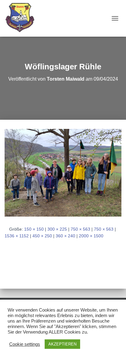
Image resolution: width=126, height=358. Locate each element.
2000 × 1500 (91, 235)
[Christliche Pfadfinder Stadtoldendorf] (23, 18)
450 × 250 (42, 235)
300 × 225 (57, 229)
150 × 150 (34, 229)
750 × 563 (80, 229)
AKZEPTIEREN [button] (62, 344)
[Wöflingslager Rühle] (63, 172)
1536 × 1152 (17, 235)
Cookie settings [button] (24, 344)
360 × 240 (65, 235)
